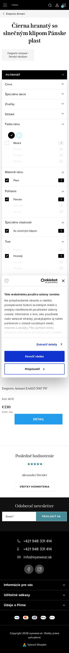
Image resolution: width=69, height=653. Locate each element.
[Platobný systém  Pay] (43, 617)
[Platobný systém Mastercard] (26, 617)
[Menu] (5, 5)
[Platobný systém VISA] (17, 617)
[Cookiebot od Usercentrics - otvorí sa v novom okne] (43, 280)
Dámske (37, 205)
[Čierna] (11, 135)
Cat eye (37, 262)
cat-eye (37, 268)
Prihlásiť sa (51, 516)
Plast (37, 180)
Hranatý (37, 256)
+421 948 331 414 (37, 541)
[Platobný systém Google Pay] (52, 617)
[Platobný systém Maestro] (34, 617)
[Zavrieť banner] (63, 281)
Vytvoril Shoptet (36, 645)
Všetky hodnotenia (34, 486)
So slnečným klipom (37, 231)
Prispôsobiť (32, 369)
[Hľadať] (50, 5)
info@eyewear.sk (38, 557)
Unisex (37, 211)
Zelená (37, 161)
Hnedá (37, 149)
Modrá (37, 143)
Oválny (37, 250)
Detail (38, 419)
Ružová (37, 155)
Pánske (37, 199)
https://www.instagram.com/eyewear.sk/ (39, 569)
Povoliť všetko (34, 356)
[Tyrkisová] (19, 135)
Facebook (28, 569)
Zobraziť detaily (46, 344)
